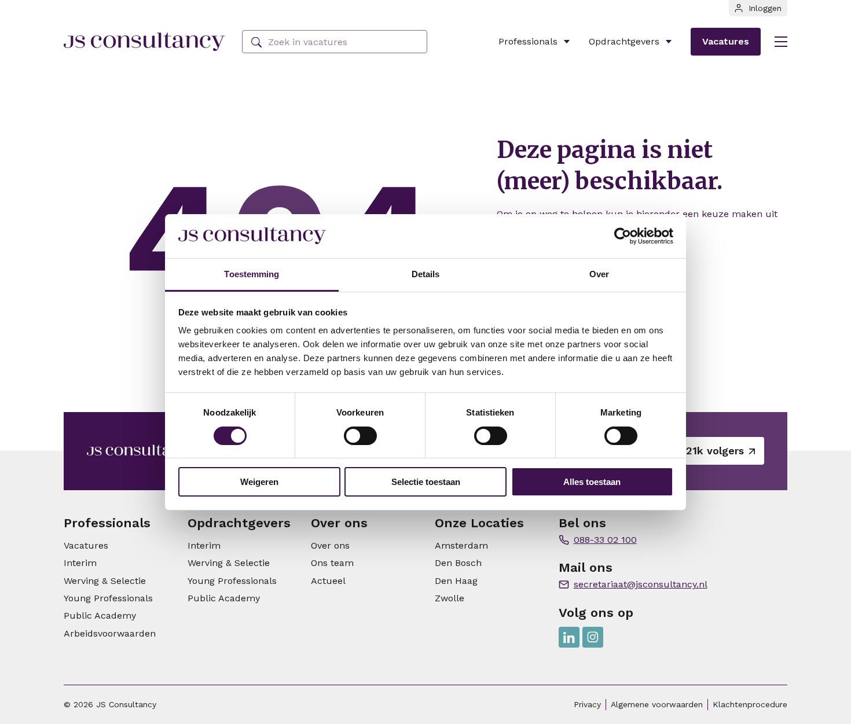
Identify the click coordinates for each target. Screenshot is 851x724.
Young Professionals (108, 598)
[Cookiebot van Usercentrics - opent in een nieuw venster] (622, 236)
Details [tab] (426, 274)
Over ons (330, 545)
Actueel (328, 580)
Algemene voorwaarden (657, 704)
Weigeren (259, 482)
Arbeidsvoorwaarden (110, 633)
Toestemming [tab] (251, 274)
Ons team (332, 562)
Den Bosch (458, 562)
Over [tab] (599, 274)
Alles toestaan (592, 482)
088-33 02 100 (605, 539)
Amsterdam (461, 545)
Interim (80, 562)
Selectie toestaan (425, 482)
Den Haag (456, 580)
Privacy (587, 704)
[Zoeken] (256, 42)
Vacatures (725, 41)
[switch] (360, 436)
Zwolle (449, 598)
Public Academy (100, 615)
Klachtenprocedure (750, 704)
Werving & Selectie (105, 580)
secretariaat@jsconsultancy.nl (640, 584)
